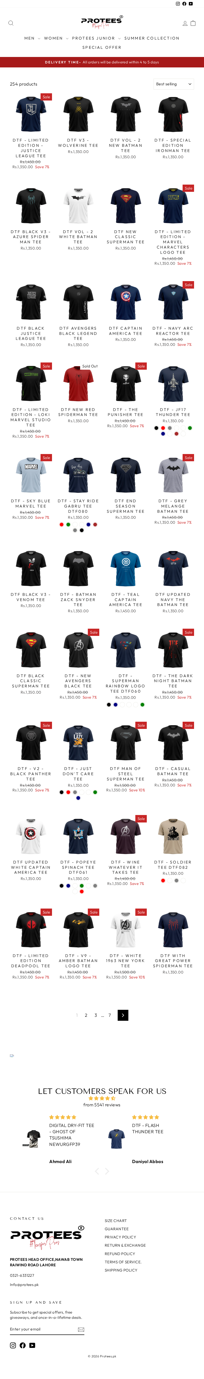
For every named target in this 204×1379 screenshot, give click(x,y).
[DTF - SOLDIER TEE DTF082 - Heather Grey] (176, 880)
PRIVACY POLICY (120, 1237)
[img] (102, 1098)
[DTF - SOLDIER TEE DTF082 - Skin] (183, 880)
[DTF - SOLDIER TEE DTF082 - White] (169, 880)
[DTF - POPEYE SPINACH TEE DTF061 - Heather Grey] (95, 885)
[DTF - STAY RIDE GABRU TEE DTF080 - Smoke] (81, 524)
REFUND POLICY (120, 1253)
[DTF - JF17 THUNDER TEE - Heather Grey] (169, 428)
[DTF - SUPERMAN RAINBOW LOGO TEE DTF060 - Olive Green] (142, 704)
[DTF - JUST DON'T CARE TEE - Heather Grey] (75, 792)
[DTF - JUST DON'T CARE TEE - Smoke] (88, 792)
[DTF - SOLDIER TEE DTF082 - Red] (163, 880)
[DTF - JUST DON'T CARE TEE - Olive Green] (95, 792)
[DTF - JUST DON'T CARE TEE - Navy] (78, 798)
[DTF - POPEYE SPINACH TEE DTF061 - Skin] (88, 885)
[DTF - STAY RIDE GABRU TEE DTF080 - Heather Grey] (75, 530)
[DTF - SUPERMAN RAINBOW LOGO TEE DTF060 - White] (129, 704)
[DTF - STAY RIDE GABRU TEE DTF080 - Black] (81, 530)
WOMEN (54, 38)
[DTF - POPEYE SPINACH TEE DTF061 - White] (75, 885)
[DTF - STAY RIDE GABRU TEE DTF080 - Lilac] (75, 524)
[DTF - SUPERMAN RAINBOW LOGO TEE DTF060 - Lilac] (122, 704)
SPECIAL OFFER (102, 47)
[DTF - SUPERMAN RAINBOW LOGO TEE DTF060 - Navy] (115, 704)
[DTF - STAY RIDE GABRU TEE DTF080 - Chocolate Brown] (95, 524)
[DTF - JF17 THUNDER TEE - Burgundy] (183, 433)
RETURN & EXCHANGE (125, 1245)
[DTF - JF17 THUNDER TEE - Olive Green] (190, 428)
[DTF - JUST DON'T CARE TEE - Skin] (81, 792)
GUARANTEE (117, 1228)
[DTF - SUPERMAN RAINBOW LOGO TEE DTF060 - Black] (108, 704)
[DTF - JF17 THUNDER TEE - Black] (156, 428)
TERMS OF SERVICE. (123, 1262)
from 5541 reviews (102, 1105)
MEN (30, 38)
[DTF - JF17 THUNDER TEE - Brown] (176, 433)
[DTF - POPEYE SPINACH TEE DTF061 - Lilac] (75, 891)
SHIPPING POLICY (121, 1270)
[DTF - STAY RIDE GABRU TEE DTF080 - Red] (61, 524)
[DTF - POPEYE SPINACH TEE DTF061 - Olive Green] (81, 885)
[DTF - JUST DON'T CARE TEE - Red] (68, 792)
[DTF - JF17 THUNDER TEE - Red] (163, 428)
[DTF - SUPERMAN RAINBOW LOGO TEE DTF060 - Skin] (135, 704)
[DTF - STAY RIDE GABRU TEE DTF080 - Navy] (88, 524)
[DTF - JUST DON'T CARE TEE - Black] (61, 792)
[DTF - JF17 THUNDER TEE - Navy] (163, 433)
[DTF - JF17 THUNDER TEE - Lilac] (169, 433)
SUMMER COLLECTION (152, 38)
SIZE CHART (116, 1220)
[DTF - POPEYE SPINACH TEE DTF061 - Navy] (68, 885)
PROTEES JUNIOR (94, 38)
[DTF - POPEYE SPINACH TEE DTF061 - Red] (81, 891)
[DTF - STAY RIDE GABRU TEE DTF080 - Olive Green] (68, 524)
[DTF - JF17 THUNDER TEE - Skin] (176, 428)
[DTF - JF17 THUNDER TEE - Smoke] (183, 428)
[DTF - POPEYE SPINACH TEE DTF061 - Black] (61, 885)
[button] (98, 1171)
